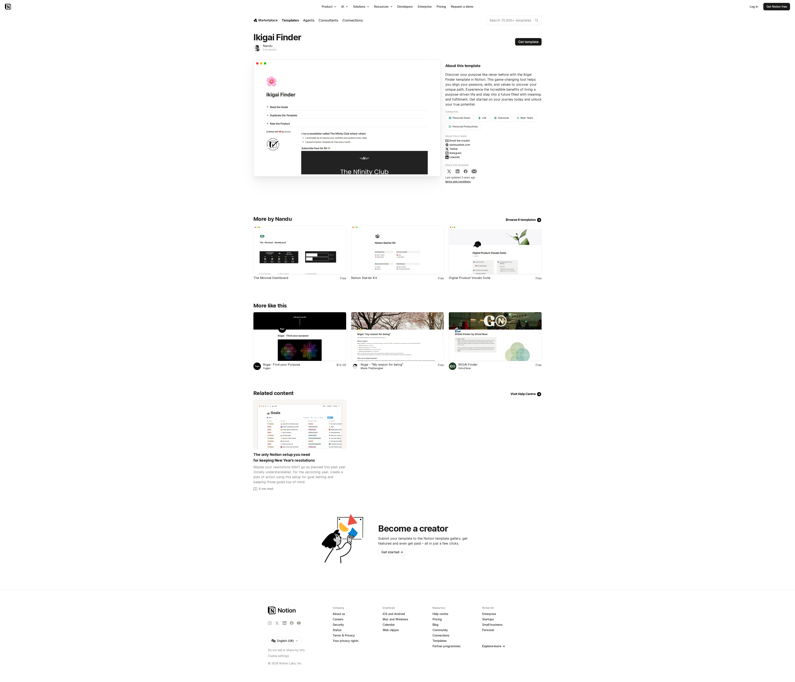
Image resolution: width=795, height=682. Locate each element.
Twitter (453, 148)
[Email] (474, 171)
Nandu (267, 46)
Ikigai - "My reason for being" (382, 364)
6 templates (270, 49)
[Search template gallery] (537, 20)
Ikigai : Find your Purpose (281, 364)
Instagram (455, 153)
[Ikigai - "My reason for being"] (397, 336)
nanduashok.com (459, 144)
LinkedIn (454, 157)
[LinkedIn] (457, 171)
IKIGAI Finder (468, 364)
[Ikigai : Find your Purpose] (299, 336)
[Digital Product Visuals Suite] (495, 250)
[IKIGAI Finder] (495, 336)
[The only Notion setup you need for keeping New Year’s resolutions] (299, 424)
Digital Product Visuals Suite (469, 278)
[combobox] (514, 20)
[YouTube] (298, 623)
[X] (449, 171)
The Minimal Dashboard (270, 278)
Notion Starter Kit (364, 278)
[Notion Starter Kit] (397, 250)
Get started (392, 552)
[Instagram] (269, 623)
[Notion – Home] (8, 6)
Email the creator (459, 140)
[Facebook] (465, 171)
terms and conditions (458, 181)
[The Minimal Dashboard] (299, 250)
